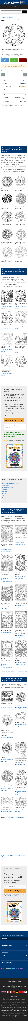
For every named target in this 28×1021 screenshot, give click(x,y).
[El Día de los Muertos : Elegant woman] (21, 785)
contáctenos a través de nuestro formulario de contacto (14, 1010)
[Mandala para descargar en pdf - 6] (7, 782)
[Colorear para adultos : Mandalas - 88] (7, 222)
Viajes (4, 493)
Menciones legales (22, 986)
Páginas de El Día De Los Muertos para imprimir (20, 793)
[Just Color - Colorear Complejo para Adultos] (14, 991)
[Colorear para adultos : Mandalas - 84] (7, 186)
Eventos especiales (7, 487)
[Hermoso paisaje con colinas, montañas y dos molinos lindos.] (21, 805)
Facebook (9, 981)
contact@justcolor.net (20, 1012)
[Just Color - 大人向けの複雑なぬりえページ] (25, 991)
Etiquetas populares (6, 986)
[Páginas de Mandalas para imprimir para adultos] (2, 855)
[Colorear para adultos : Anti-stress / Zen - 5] (21, 758)
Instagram (19, 981)
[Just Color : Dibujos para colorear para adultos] (13, 2)
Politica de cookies (9, 987)
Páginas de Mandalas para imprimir (11, 483)
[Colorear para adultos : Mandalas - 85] (21, 186)
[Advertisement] (14, 126)
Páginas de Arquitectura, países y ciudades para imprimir (6, 549)
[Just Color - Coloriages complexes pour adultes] (8, 991)
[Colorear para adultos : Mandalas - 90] (7, 240)
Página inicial (4, 17)
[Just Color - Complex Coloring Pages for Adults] (3, 991)
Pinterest (14, 981)
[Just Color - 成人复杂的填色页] (23, 991)
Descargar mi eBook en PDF (13, 420)
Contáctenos (14, 986)
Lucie (24, 80)
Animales (4, 489)
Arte (3, 495)
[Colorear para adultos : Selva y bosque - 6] (7, 805)
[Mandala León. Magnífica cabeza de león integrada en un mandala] (21, 703)
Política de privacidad (14, 895)
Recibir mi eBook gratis (15, 891)
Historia (4, 497)
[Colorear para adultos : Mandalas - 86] (7, 204)
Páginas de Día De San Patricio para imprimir (20, 578)
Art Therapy (5, 485)
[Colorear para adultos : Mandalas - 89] (21, 222)
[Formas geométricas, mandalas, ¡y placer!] (7, 257)
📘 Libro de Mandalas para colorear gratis (12, 968)
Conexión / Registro (24, 2)
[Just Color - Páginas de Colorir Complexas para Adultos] (20, 991)
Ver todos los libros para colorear (13, 427)
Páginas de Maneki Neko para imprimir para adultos (13, 271)
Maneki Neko (22, 86)
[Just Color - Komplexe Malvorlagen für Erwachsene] (17, 991)
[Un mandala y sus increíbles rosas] (21, 257)
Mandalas (11, 17)
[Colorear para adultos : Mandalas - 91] (21, 240)
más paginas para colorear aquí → (17, 817)
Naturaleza (5, 491)
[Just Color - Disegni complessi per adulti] (11, 991)
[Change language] (26, 2)
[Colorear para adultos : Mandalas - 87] (21, 204)
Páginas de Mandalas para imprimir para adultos (13, 149)
